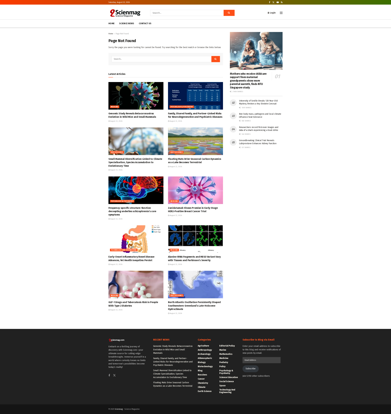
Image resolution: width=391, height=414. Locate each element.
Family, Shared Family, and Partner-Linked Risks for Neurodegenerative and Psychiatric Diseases (173, 362)
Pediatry (223, 362)
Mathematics (225, 354)
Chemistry (203, 383)
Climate (201, 387)
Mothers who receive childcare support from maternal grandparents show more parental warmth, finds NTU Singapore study (248, 80)
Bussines (202, 374)
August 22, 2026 (116, 121)
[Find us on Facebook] (269, 2)
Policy (222, 366)
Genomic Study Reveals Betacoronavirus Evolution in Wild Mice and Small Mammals (173, 349)
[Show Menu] (281, 13)
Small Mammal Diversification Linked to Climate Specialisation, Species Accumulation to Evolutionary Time (135, 162)
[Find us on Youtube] (278, 2)
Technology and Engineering (123, 250)
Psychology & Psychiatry (181, 107)
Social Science (226, 381)
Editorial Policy (227, 346)
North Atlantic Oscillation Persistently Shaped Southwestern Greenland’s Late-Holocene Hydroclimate (194, 306)
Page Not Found (122, 34)
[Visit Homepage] (125, 12)
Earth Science (117, 152)
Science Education (228, 377)
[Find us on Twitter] (273, 2)
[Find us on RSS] (282, 2)
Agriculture (203, 346)
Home (110, 34)
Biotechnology (205, 366)
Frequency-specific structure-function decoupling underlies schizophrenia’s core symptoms (132, 211)
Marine (222, 350)
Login (272, 12)
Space (222, 385)
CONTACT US (145, 23)
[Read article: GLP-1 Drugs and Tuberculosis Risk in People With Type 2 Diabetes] (135, 284)
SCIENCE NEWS (126, 23)
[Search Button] (229, 13)
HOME (111, 23)
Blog (200, 370)
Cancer (201, 379)
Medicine (114, 107)
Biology (202, 362)
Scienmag (119, 409)
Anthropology (205, 350)
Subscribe (251, 368)
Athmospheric (205, 358)
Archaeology (204, 354)
